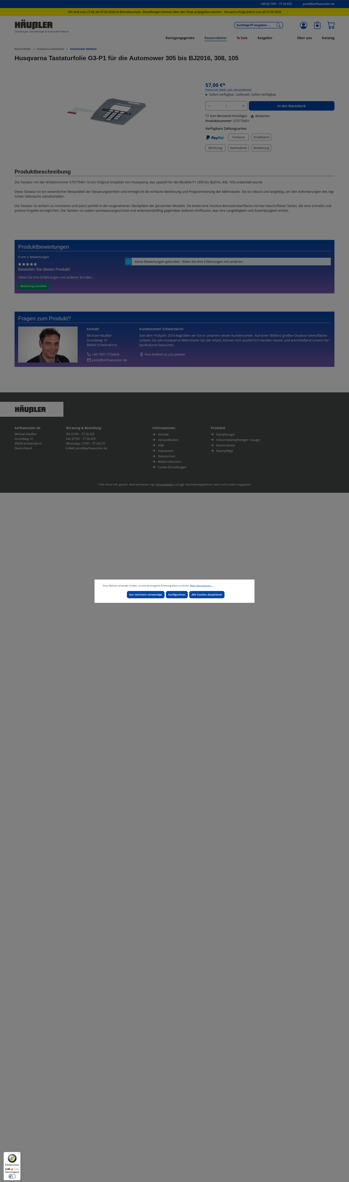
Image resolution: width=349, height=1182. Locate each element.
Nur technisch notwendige (145, 594)
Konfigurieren (176, 594)
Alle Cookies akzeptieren (207, 594)
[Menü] (18, 1154)
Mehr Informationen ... (201, 585)
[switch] (12, 1176)
